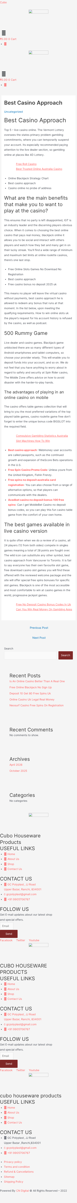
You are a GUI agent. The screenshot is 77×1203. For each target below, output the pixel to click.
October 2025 (18, 770)
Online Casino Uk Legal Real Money (31, 699)
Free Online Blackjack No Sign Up (30, 687)
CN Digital (22, 1190)
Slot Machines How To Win (33, 440)
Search (8, 648)
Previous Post (39, 628)
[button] (38, 32)
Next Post (39, 638)
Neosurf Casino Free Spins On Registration (36, 705)
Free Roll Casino (26, 164)
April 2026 (16, 764)
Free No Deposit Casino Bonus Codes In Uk (43, 604)
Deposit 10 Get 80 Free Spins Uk (30, 693)
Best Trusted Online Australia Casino (39, 168)
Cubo (3, 2)
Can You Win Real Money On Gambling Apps (44, 609)
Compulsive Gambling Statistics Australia (42, 435)
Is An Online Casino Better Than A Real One (37, 681)
